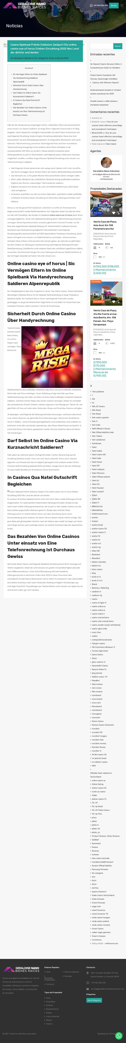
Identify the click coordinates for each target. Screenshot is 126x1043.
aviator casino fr (99, 532)
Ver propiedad (106, 212)
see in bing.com (94, 1000)
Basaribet (96, 558)
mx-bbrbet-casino (100, 762)
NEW (94, 766)
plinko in (95, 825)
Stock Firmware (98, 903)
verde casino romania (101, 925)
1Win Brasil (96, 410)
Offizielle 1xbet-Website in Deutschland (101, 775)
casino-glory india (99, 629)
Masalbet (96, 680)
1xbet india (96, 458)
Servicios (68, 976)
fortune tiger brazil (100, 651)
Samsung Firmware (100, 869)
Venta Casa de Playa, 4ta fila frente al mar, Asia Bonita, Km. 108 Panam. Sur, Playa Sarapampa (105, 317)
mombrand (96, 695)
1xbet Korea (97, 462)
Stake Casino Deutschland (103, 895)
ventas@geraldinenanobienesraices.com (106, 175)
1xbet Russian (98, 488)
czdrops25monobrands (102, 640)
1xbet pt (95, 480)
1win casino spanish (100, 417)
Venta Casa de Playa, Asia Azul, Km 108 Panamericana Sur (105, 225)
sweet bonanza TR (100, 914)
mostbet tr (96, 751)
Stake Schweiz (98, 899)
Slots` (94, 884)
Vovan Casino (97, 929)
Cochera (49, 1005)
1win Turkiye (97, 436)
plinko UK (96, 829)
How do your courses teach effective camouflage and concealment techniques (107, 125)
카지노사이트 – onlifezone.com (105, 943)
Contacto (50, 984)
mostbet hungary (99, 736)
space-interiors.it (99, 892)
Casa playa (50, 1002)
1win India (96, 425)
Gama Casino (97, 654)
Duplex (49, 1013)
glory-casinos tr (98, 662)
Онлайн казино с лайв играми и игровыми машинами (104, 103)
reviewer (95, 854)
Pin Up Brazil (97, 806)
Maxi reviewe (97, 684)
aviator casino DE (99, 529)
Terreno (49, 1024)
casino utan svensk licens (103, 621)
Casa (48, 998)
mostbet (95, 729)
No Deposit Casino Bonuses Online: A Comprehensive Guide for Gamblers (106, 66)
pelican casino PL (99, 799)
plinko (94, 821)
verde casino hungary (101, 917)
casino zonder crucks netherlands (106, 625)
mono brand (97, 699)
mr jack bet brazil (99, 758)
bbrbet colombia (99, 562)
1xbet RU (96, 484)
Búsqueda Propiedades (49, 979)
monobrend (97, 710)
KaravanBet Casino (100, 666)
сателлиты (96, 940)
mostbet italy (97, 740)
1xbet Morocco (98, 473)
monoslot (96, 717)
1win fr (95, 421)
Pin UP (95, 803)
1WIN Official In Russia (101, 429)
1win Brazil (96, 414)
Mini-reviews (97, 692)
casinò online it (98, 614)
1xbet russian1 (98, 492)
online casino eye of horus (61, 215)
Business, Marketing (100, 588)
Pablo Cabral (110, 144)
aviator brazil (97, 525)
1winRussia (96, 443)
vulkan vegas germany (101, 932)
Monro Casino (98, 721)
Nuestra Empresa (71, 972)
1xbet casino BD (99, 454)
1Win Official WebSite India (103, 432)
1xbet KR (95, 466)
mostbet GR (97, 732)
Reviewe (95, 851)
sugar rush (96, 906)
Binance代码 (97, 133)
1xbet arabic (97, 451)
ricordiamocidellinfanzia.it (102, 862)
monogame (97, 714)
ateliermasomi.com (100, 514)
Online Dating (97, 784)
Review (95, 847)
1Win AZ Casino (98, 406)
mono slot (96, 703)
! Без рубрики (98, 392)
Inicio (48, 972)
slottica (95, 888)
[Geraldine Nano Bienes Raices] (24, 8)
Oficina (49, 1020)
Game (94, 658)
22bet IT (95, 503)
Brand (94, 584)
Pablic (94, 795)
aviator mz (96, 543)
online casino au (98, 780)
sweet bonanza (98, 910)
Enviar (114, 5)
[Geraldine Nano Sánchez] (106, 167)
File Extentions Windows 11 (103, 647)
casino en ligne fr (99, 603)
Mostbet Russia (98, 747)
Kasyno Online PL (99, 669)
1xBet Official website (101, 477)
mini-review (97, 688)
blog (94, 573)
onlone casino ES (99, 788)
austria (95, 517)
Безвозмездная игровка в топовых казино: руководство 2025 (105, 92)
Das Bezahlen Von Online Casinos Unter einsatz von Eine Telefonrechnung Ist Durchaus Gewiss (30, 111)
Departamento (52, 1009)
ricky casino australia (100, 858)
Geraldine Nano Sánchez (106, 171)
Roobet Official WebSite (102, 866)
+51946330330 (106, 179)
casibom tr (96, 592)
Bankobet (96, 554)
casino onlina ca (98, 606)
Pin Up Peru (97, 814)
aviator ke (96, 540)
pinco (94, 817)
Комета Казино (98, 936)
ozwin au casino (98, 792)
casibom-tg (97, 595)
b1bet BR (96, 551)
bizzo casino (97, 569)
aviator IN (96, 536)
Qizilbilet (95, 840)
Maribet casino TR (99, 677)
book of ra (96, 577)
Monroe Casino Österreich (103, 725)
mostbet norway (99, 743)
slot (93, 877)
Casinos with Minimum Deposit (105, 82)
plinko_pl (96, 832)
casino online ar (98, 610)
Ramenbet (96, 843)
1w (93, 403)
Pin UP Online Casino (101, 810)
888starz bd (97, 506)
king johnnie (97, 673)
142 (93, 399)
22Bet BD (96, 499)
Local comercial (52, 1016)
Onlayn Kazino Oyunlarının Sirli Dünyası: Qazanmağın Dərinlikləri (103, 77)
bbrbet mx (96, 566)
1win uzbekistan (98, 440)
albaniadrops (97, 510)
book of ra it (97, 580)
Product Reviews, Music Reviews (106, 836)
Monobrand (97, 706)
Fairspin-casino (98, 643)
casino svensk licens (100, 617)
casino (94, 599)
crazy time (96, 632)
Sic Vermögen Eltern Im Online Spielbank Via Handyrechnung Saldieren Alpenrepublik (30, 78)
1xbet (94, 447)
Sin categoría (40, 58)
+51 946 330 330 (100, 6)
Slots (94, 880)
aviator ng (96, 547)
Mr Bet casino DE (99, 754)
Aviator (95, 521)
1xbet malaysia (98, 469)
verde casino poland (100, 921)
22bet (94, 495)
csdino (95, 636)
